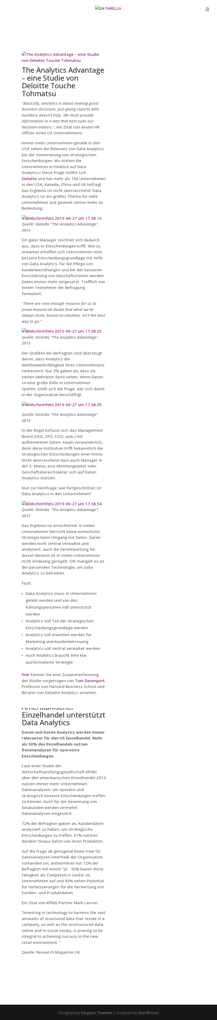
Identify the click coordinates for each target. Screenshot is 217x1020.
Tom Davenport (90, 680)
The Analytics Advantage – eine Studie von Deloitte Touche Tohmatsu (63, 81)
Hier (26, 674)
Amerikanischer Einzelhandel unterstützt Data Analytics (63, 714)
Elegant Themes (96, 1012)
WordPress (148, 1012)
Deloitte (29, 178)
